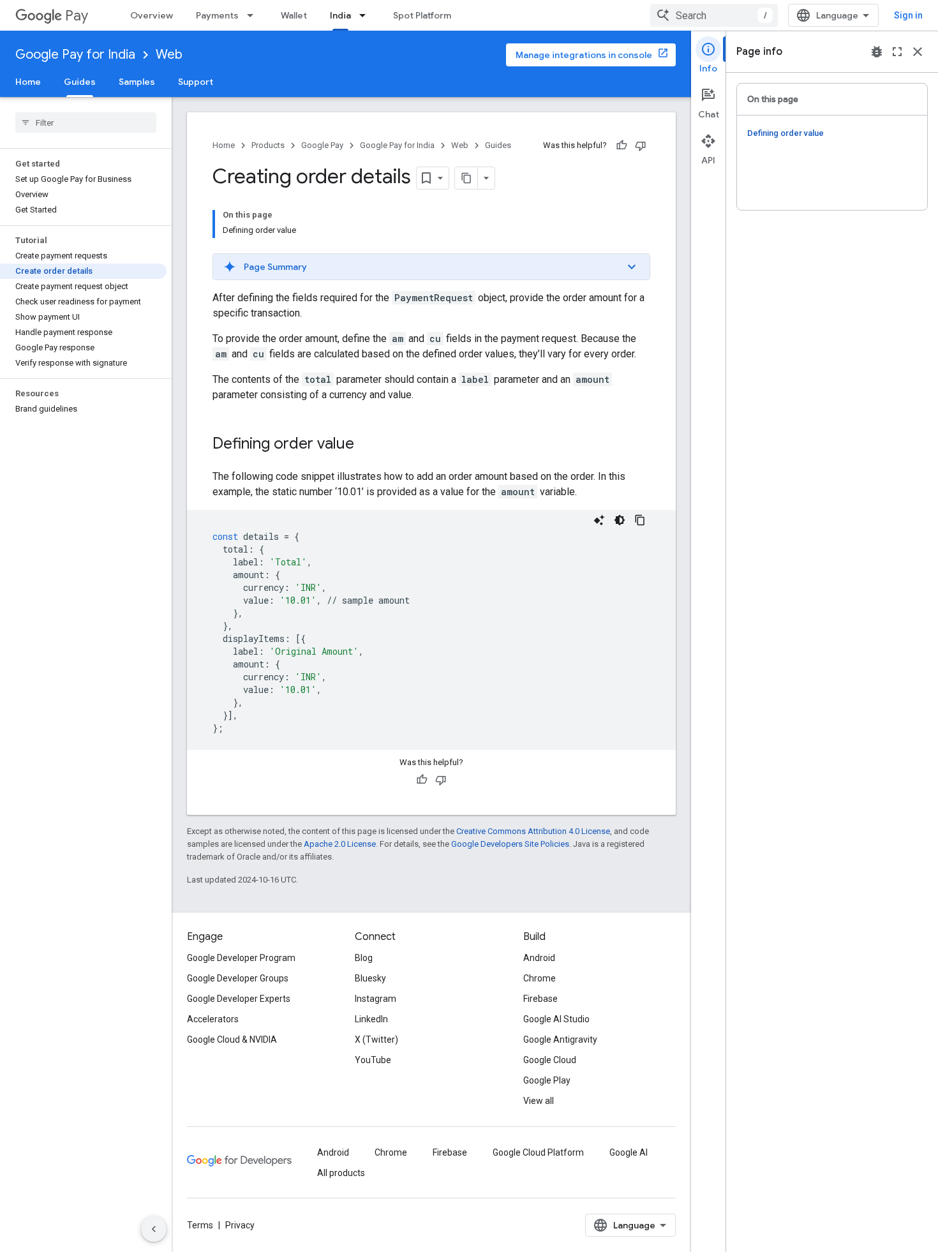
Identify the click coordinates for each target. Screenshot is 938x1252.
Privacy (240, 1225)
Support (195, 81)
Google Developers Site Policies (510, 844)
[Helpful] (621, 145)
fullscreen (897, 51)
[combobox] (714, 15)
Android (539, 958)
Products (268, 145)
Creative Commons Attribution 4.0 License (533, 831)
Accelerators (213, 1019)
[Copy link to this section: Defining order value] (367, 444)
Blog (364, 958)
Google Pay (322, 145)
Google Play (546, 1080)
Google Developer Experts (238, 999)
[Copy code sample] (640, 520)
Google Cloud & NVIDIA (232, 1039)
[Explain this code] (599, 520)
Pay (76, 15)
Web (169, 55)
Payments (217, 15)
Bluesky (370, 978)
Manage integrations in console (584, 55)
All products (341, 1173)
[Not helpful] (640, 145)
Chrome (539, 978)
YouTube (373, 1060)
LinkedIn (371, 1019)
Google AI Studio (556, 1019)
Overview (151, 15)
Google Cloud (549, 1060)
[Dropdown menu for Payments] (254, 15)
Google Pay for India (75, 55)
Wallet (294, 15)
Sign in (908, 15)
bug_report (876, 51)
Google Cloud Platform (538, 1152)
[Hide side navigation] (154, 1229)
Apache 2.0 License (340, 844)
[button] (431, 266)
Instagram (375, 999)
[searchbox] (85, 122)
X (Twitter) (376, 1039)
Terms (200, 1225)
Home (28, 81)
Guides (80, 81)
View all (538, 1101)
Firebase (540, 999)
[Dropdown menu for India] (366, 15)
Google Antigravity (560, 1039)
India (340, 15)
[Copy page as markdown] (466, 178)
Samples (137, 81)
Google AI (628, 1152)
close (917, 51)
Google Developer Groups (237, 978)
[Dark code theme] (619, 520)
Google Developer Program (241, 958)
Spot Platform (422, 15)
